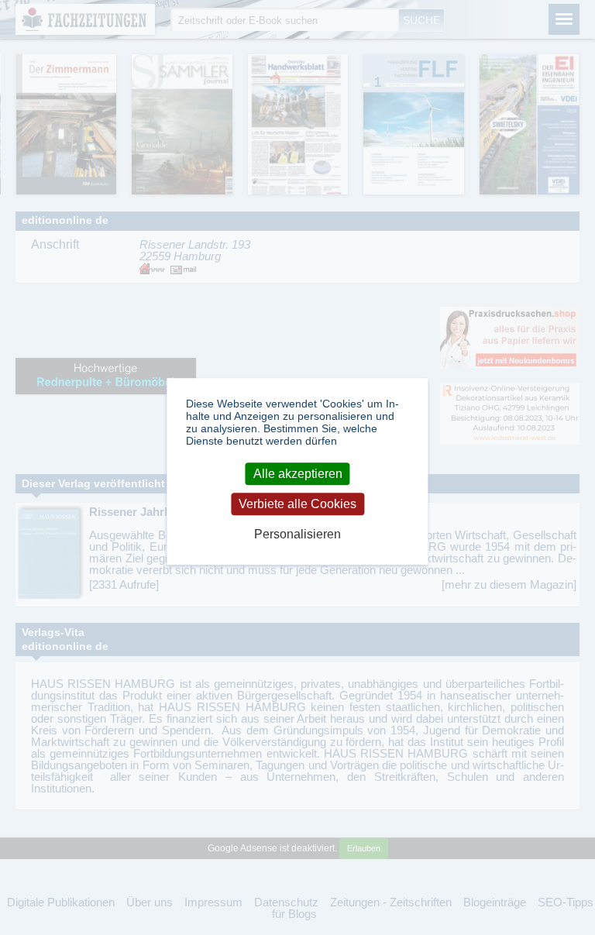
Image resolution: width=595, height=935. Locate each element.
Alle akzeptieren (297, 473)
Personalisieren (297, 534)
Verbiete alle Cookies (297, 503)
